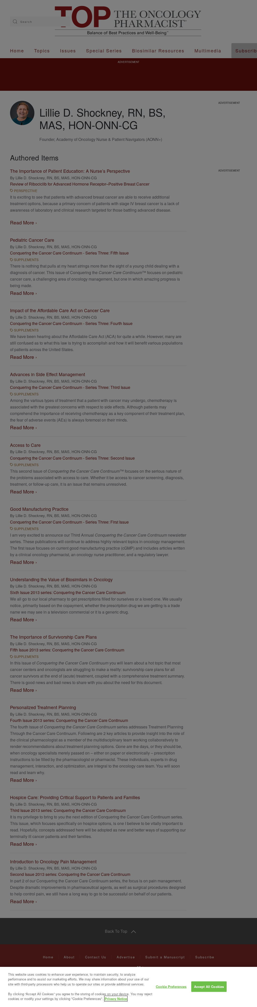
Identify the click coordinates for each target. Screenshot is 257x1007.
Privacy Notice (116, 998)
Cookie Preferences (171, 986)
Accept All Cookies (209, 986)
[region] (128, 987)
